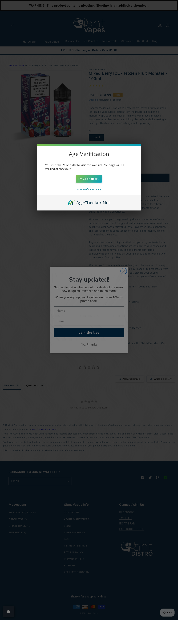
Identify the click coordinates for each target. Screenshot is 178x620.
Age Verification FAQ (89, 189)
